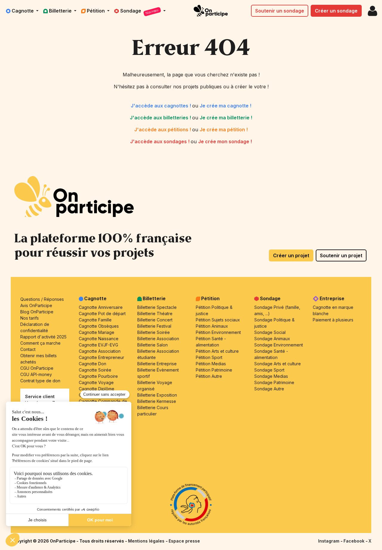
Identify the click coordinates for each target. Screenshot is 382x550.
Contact (28, 349)
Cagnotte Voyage (96, 382)
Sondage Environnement (278, 344)
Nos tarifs (29, 318)
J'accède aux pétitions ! (163, 130)
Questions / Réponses (42, 299)
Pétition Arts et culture (217, 351)
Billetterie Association (158, 338)
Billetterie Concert (154, 319)
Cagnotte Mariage (96, 332)
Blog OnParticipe (36, 311)
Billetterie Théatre (154, 313)
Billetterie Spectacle (157, 307)
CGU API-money (36, 374)
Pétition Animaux (212, 326)
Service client (40, 396)
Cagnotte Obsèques (99, 326)
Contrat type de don (40, 380)
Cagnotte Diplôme (96, 388)
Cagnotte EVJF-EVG (98, 344)
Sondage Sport (269, 369)
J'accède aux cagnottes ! (161, 106)
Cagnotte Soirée (95, 369)
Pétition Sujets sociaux (218, 319)
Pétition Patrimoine (214, 369)
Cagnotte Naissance (98, 338)
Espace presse (184, 540)
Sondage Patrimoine (274, 382)
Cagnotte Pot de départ (102, 313)
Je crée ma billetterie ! (226, 118)
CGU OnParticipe (36, 368)
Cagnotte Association (100, 351)
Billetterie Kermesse (156, 401)
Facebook (355, 540)
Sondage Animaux (272, 338)
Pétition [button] (96, 11)
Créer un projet (291, 255)
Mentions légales (147, 540)
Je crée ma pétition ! (224, 130)
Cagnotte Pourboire (98, 376)
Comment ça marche (40, 343)
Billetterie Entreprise (157, 363)
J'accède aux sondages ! (160, 141)
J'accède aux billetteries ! (161, 118)
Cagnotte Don (92, 363)
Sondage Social (270, 332)
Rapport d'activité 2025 (43, 336)
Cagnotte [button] (23, 11)
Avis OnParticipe (36, 305)
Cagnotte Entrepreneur (101, 357)
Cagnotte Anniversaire (101, 307)
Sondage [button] (139, 11)
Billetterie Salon (152, 344)
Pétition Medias (211, 363)
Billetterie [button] (61, 11)
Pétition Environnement (218, 332)
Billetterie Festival (154, 326)
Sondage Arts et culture (277, 363)
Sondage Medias (271, 376)
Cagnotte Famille (95, 319)
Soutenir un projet (341, 255)
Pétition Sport (209, 357)
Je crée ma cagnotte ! (225, 106)
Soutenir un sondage (279, 11)
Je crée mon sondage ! (225, 141)
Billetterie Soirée (153, 332)
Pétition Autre (209, 376)
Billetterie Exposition (157, 395)
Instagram (329, 540)
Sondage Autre (269, 388)
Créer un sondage (336, 11)
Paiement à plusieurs (333, 319)
